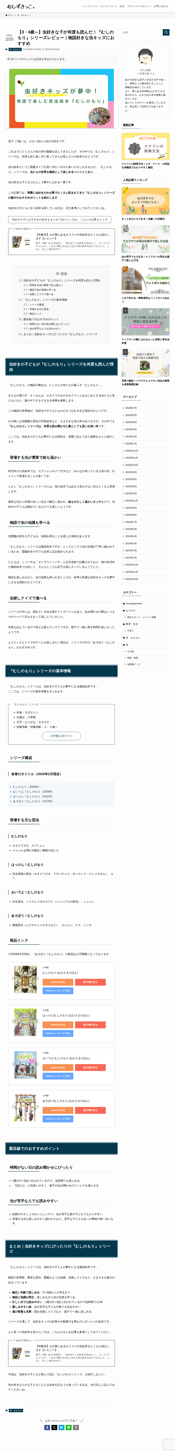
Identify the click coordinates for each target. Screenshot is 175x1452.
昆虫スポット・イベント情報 (141, 617)
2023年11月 (131, 572)
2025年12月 (131, 450)
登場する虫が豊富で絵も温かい (46, 285)
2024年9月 (131, 507)
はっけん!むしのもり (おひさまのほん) (66, 1015)
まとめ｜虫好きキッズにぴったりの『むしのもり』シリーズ (60, 334)
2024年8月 (131, 514)
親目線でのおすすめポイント (41, 319)
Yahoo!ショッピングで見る (58, 990)
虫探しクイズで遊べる (41, 294)
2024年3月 (131, 550)
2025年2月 (131, 493)
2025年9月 (131, 472)
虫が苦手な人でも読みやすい (45, 328)
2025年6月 (131, 479)
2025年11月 (131, 457)
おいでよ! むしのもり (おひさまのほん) (66, 1058)
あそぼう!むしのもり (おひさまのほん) (66, 1100)
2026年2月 (131, 436)
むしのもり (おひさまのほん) (60, 972)
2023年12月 (131, 564)
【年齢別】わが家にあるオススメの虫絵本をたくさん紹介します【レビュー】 (73, 236)
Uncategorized (134, 603)
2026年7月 (131, 408)
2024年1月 (131, 557)
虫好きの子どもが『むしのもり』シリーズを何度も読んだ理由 (61, 280)
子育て (130, 631)
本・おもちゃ (15, 49)
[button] (47, 1427)
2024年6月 (131, 529)
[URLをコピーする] (76, 1427)
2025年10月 (131, 465)
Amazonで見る (58, 982)
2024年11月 (131, 500)
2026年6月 (131, 415)
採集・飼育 (132, 658)
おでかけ (131, 610)
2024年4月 (131, 543)
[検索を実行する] (166, 32)
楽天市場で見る (90, 982)
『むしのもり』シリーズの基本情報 (45, 299)
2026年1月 (131, 443)
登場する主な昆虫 (39, 309)
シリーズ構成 (37, 304)
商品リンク (36, 313)
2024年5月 (131, 536)
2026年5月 (131, 422)
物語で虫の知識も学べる (43, 289)
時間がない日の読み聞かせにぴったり (50, 324)
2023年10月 (131, 579)
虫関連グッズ (133, 664)
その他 (130, 651)
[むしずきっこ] (20, 6)
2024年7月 (131, 522)
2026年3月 (131, 429)
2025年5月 (131, 486)
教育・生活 (132, 624)
